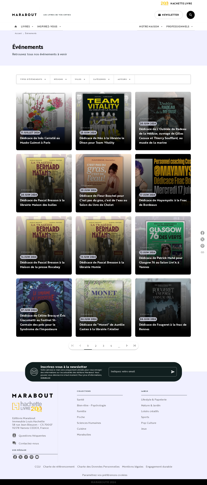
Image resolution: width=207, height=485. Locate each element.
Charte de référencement (59, 466)
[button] (169, 15)
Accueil (18, 33)
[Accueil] (25, 15)
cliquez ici (45, 377)
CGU (38, 466)
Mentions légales (132, 466)
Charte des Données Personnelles (98, 466)
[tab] (15, 26)
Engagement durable (159, 466)
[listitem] (15, 457)
